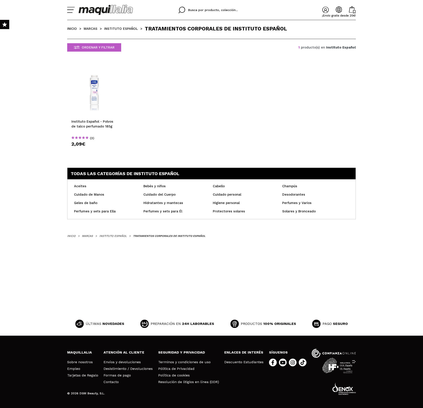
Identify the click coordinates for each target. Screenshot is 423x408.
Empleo (73, 369)
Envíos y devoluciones (122, 362)
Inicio (72, 29)
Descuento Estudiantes (243, 362)
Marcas (90, 29)
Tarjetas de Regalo (82, 375)
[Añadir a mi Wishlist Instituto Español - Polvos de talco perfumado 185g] (94, 68)
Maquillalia (79, 352)
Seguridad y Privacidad (181, 352)
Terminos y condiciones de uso (184, 362)
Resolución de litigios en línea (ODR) (188, 382)
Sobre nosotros (80, 362)
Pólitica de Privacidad (176, 369)
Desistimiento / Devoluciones (128, 369)
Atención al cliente (124, 352)
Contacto (111, 382)
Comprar (94, 152)
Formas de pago (117, 375)
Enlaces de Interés (243, 352)
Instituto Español (121, 29)
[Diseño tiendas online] (344, 389)
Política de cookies (174, 375)
